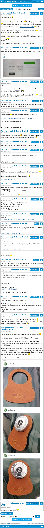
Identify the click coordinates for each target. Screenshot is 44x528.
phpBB (9, 523)
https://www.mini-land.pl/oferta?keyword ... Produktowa (17, 118)
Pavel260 (35, 199)
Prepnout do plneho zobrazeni (22, 5)
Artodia (41, 523)
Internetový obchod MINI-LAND (16, 1)
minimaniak (34, 13)
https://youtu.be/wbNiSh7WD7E (10, 233)
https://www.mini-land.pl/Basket (10, 289)
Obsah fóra (5, 526)
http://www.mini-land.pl (27, 27)
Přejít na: (3, 516)
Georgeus (35, 142)
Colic (36, 223)
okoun (36, 260)
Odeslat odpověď (6, 9)
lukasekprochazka (32, 503)
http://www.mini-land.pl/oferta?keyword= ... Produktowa (17, 219)
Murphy (36, 101)
